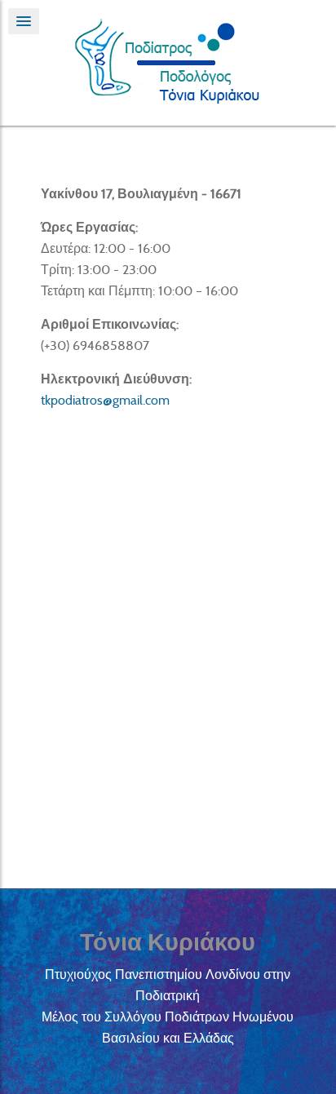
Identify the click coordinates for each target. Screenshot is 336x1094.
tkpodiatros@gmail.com (105, 400)
